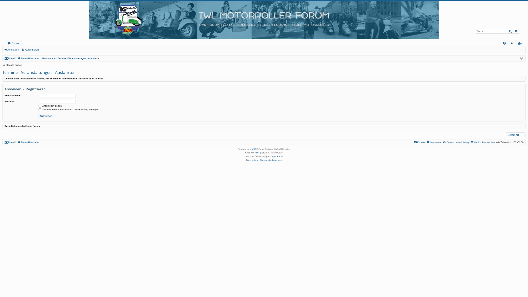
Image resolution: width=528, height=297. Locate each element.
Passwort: (10, 101)
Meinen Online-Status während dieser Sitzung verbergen (70, 109)
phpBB (253, 149)
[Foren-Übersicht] (264, 20)
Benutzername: (13, 95)
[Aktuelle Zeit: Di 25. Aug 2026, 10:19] (521, 58)
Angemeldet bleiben (52, 106)
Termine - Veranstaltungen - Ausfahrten (39, 72)
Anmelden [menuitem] (512, 43)
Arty (256, 153)
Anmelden (13, 49)
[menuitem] (504, 43)
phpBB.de (278, 156)
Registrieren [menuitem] (520, 43)
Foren (15, 43)
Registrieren (32, 49)
